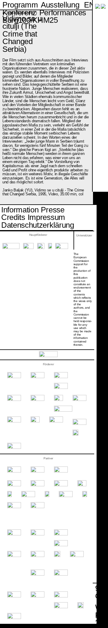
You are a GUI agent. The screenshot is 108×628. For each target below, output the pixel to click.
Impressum (46, 217)
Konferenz (19, 12)
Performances (62, 12)
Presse (52, 210)
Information (19, 210)
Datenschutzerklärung (37, 225)
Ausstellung (60, 5)
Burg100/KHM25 (30, 20)
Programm (20, 5)
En (89, 5)
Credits (13, 217)
